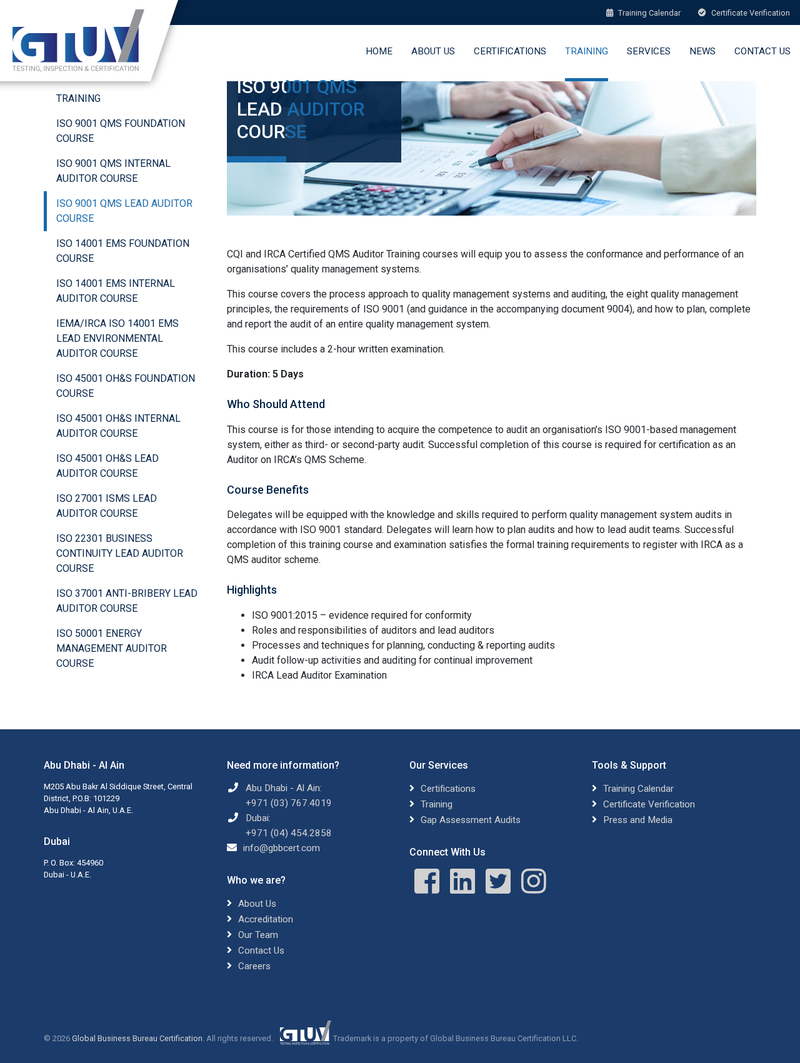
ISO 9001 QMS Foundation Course (120, 130)
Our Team (258, 935)
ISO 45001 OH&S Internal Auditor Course (118, 425)
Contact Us (762, 51)
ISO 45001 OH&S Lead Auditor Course (107, 465)
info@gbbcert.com (281, 848)
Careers (254, 966)
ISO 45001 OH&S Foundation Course (125, 385)
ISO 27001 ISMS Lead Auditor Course (106, 505)
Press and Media (637, 820)
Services (649, 51)
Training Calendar (648, 12)
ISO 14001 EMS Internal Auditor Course (115, 290)
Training (586, 51)
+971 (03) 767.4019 (289, 803)
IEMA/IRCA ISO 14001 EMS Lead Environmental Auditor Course (117, 338)
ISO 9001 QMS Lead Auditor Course (124, 210)
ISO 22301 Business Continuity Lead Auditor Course (119, 553)
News (702, 51)
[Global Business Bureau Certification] (78, 40)
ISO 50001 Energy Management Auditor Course (111, 648)
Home (379, 51)
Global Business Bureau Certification (137, 1038)
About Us (433, 51)
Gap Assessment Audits (471, 820)
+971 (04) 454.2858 (289, 833)
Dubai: (258, 818)
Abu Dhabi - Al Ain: (284, 788)
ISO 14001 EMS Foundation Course (122, 250)
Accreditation (265, 919)
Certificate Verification (749, 12)
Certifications (510, 51)
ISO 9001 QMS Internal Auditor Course (113, 170)
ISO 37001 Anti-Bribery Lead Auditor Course (127, 600)
